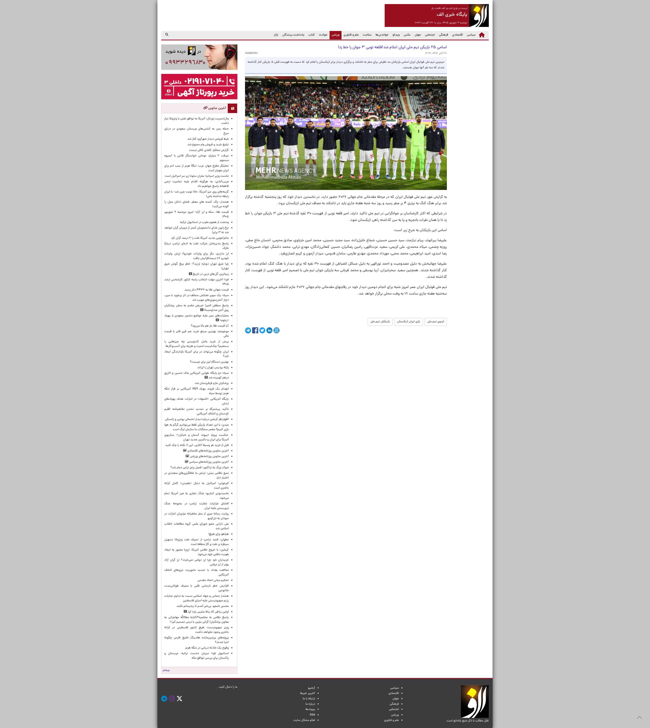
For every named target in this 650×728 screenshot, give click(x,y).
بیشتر (166, 670)
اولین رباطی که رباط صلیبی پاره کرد (208, 612)
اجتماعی (430, 35)
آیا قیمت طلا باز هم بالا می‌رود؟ (210, 326)
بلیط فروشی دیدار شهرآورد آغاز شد (208, 139)
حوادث (323, 35)
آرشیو (311, 688)
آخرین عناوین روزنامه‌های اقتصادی (208, 451)
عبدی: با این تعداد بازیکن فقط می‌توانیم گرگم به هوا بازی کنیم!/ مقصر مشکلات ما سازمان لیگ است (196, 427)
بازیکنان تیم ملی (380, 321)
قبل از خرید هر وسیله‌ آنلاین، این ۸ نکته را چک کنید (197, 445)
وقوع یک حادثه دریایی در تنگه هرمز (207, 648)
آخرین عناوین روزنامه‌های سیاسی (208, 462)
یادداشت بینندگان (293, 35)
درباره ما (310, 704)
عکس (407, 35)
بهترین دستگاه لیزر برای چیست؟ (209, 362)
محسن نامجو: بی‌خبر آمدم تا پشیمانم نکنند (202, 606)
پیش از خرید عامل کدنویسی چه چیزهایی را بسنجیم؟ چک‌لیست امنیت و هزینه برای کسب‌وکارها (196, 344)
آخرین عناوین (216, 108)
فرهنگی (443, 35)
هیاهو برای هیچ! (218, 534)
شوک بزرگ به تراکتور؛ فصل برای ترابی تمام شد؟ (199, 467)
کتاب (311, 35)
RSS (312, 715)
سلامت (367, 35)
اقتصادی (457, 35)
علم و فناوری (351, 35)
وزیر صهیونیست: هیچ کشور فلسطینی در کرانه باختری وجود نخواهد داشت (196, 630)
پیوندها (310, 709)
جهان (418, 35)
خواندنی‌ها (382, 35)
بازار (276, 35)
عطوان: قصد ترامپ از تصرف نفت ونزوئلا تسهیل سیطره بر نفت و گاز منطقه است (196, 542)
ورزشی (334, 35)
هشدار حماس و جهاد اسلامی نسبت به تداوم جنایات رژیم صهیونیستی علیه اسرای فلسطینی (196, 598)
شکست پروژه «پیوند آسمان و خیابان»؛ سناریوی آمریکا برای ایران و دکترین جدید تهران (196, 437)
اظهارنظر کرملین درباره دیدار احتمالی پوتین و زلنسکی (197, 419)
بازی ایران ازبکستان (408, 321)
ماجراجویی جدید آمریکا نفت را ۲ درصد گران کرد (200, 238)
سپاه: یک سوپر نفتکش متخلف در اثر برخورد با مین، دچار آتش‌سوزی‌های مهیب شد (196, 297)
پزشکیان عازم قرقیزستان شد (212, 383)
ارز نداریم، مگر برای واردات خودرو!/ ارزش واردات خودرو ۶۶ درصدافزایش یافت (196, 256)
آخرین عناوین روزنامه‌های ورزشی (209, 456)
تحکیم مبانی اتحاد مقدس (213, 580)
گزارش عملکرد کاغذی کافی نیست (209, 150)
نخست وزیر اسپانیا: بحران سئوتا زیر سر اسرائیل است (197, 176)
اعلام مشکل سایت (304, 720)
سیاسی (471, 35)
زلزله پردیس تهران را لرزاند (213, 367)
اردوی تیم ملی (435, 321)
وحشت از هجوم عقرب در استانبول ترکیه (204, 222)
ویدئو (396, 35)
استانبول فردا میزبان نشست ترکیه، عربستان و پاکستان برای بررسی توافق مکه (196, 655)
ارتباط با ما (309, 699)
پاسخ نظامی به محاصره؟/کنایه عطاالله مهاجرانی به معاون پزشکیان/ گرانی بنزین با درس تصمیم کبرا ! (196, 619)
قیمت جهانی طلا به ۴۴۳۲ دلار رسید (206, 290)
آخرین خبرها (307, 693)
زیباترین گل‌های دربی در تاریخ (210, 274)
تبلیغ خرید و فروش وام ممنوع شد (208, 144)
